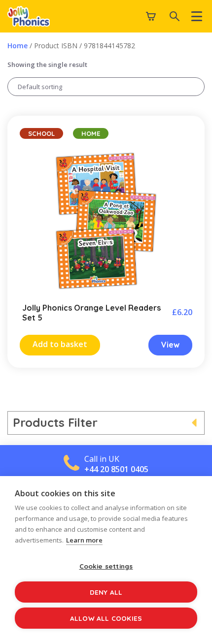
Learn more (84, 540)
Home (17, 45)
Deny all (106, 592)
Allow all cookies (106, 618)
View (170, 345)
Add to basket (60, 344)
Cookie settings (106, 566)
